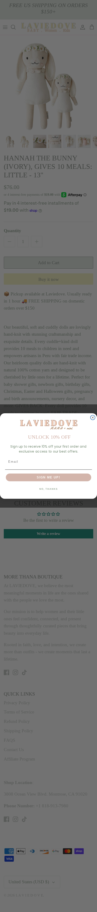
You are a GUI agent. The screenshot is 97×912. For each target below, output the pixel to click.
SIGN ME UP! (48, 477)
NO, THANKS (48, 489)
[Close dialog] (92, 417)
